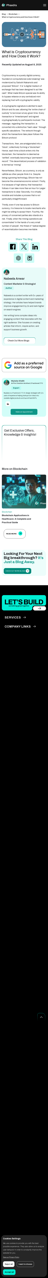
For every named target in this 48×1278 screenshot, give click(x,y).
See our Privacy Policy (11, 1257)
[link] (24, 492)
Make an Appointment (24, 412)
